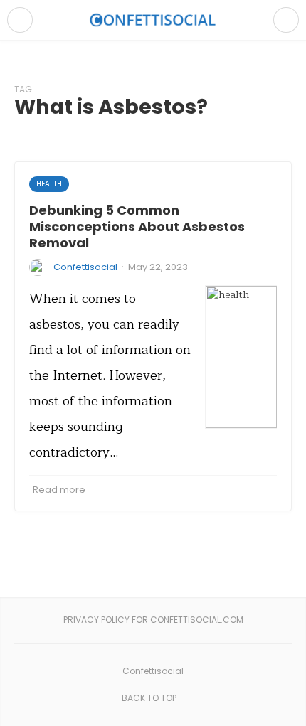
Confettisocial (85, 267)
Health (49, 183)
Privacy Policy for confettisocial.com (153, 620)
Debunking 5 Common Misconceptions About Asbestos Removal (137, 226)
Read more (59, 489)
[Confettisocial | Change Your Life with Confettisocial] (153, 19)
